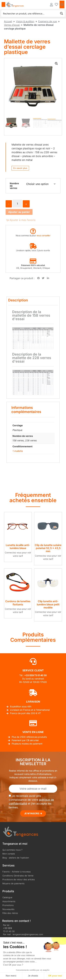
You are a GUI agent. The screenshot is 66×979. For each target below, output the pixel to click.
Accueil (8, 21)
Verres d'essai (12, 24)
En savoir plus (20, 168)
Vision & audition (25, 21)
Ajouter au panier (19, 212)
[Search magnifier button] (61, 13)
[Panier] (62, 4)
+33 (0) (28, 675)
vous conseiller (43, 235)
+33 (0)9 (7, 928)
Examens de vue (47, 21)
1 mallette (17, 451)
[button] (56, 63)
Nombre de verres (14, 185)
